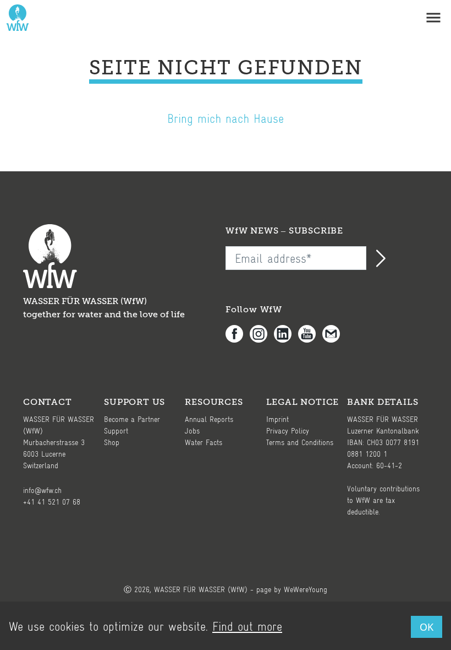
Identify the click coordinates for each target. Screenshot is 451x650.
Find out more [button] (247, 626)
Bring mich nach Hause (225, 118)
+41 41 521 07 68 (51, 501)
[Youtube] (310, 334)
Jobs (192, 430)
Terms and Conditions (299, 442)
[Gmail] (334, 334)
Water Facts (203, 442)
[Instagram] (262, 334)
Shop (111, 442)
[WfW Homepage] (15, 17)
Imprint (277, 419)
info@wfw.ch (42, 490)
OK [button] (426, 626)
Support (116, 430)
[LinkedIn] (286, 334)
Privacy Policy (287, 430)
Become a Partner (132, 419)
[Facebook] (238, 334)
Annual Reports (209, 419)
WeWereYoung (305, 589)
